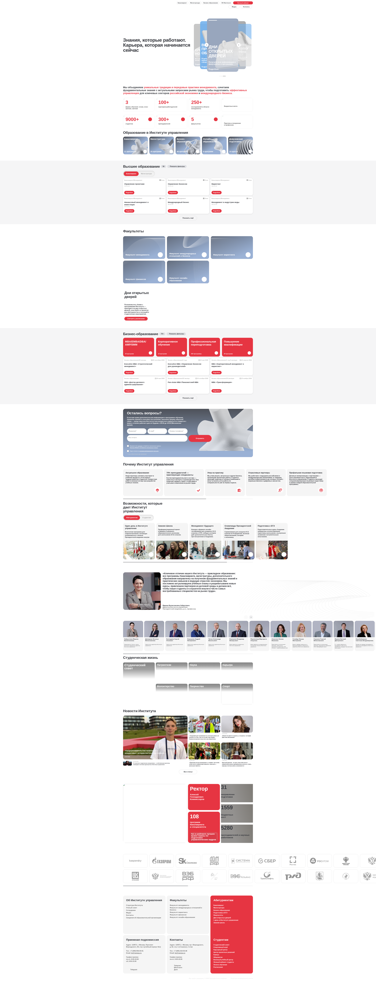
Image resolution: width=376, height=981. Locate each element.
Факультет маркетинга (178, 912)
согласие (140, 446)
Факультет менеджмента (179, 905)
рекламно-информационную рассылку (149, 451)
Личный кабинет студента (223, 962)
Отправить (200, 438)
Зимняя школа (219, 923)
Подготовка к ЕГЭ (220, 913)
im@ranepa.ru (136, 953)
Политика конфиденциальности (242, 978)
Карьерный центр (220, 950)
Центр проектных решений (224, 952)
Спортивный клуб (220, 947)
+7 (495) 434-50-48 (180, 951)
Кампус (216, 955)
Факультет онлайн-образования (182, 917)
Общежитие (218, 957)
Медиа (128, 913)
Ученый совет (131, 908)
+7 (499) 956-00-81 (136, 951)
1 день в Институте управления (225, 920)
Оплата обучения (220, 965)
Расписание (218, 967)
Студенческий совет (221, 945)
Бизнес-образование (221, 910)
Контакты (130, 915)
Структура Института (134, 905)
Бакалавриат (218, 905)
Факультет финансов (178, 915)
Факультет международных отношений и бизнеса (186, 909)
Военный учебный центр (223, 960)
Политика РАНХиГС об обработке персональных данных (144, 447)
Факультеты (218, 915)
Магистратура (218, 908)
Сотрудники (131, 910)
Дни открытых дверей (222, 918)
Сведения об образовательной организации (143, 918)
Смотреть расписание (136, 318)
